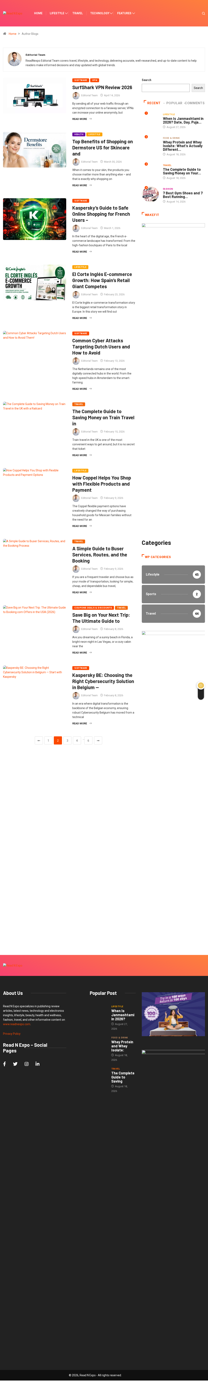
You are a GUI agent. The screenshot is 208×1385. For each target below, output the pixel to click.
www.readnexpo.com (16, 1024)
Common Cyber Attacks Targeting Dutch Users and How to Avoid (101, 346)
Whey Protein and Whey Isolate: (122, 1046)
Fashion (168, 189)
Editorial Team (89, 95)
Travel (77, 13)
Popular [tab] (174, 103)
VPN (94, 80)
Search (146, 80)
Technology (99, 13)
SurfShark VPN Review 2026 (102, 87)
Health (78, 134)
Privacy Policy (12, 1033)
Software (80, 80)
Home (38, 13)
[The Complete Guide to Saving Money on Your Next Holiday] (98, 1073)
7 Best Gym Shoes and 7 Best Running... (183, 195)
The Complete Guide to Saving (122, 1077)
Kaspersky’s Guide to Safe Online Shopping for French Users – (101, 214)
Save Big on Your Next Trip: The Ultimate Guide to (101, 618)
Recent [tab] (153, 103)
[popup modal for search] (198, 13)
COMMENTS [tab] (195, 103)
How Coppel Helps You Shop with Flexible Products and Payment (101, 484)
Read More (79, 118)
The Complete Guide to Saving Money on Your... (182, 171)
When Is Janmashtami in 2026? (122, 1014)
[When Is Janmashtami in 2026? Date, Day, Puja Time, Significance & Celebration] (98, 1011)
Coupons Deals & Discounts (93, 608)
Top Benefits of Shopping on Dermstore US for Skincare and (102, 147)
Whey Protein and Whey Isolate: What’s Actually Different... (183, 146)
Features (124, 13)
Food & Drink (171, 138)
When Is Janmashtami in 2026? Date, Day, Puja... (183, 120)
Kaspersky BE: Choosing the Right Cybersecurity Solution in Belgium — (103, 681)
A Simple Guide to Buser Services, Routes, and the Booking (99, 554)
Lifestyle (57, 13)
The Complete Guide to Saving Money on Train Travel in (103, 417)
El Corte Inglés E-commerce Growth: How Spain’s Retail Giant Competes (102, 280)
